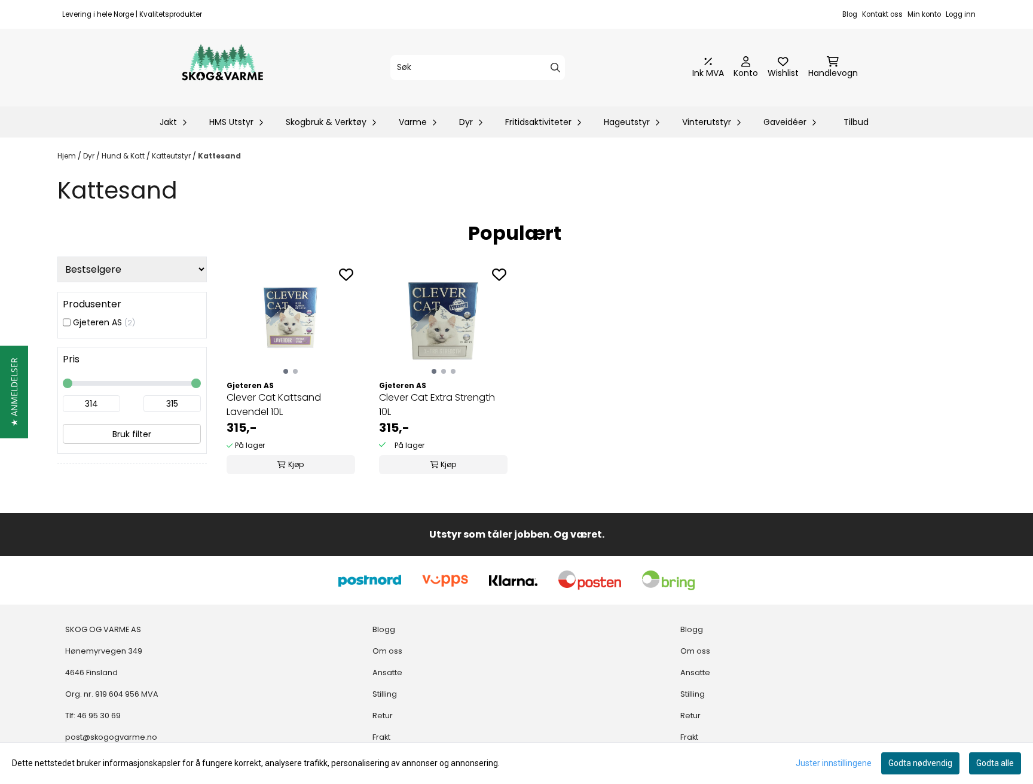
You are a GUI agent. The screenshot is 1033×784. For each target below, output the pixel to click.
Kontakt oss (882, 14)
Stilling (384, 694)
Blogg (383, 629)
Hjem (67, 156)
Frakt (381, 737)
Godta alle (995, 763)
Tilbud (856, 122)
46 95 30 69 (99, 715)
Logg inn (961, 14)
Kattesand (219, 156)
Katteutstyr (172, 156)
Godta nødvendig (920, 763)
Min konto (924, 14)
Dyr (89, 156)
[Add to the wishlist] (346, 274)
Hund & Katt (124, 156)
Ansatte (387, 672)
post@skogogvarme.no (111, 737)
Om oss (387, 651)
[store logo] (222, 67)
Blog (849, 14)
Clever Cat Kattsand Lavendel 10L (274, 405)
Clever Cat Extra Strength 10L (437, 405)
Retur (382, 715)
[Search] (555, 67)
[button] (14, 392)
